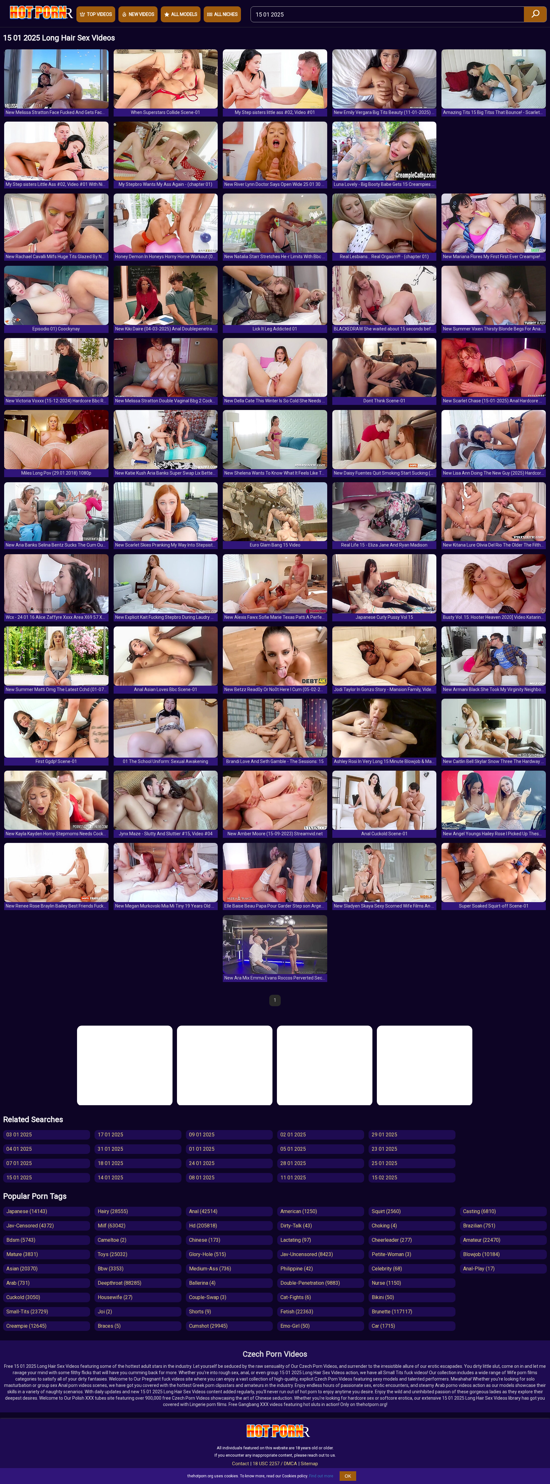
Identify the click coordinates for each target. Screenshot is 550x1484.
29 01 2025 (384, 1135)
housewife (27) (115, 1297)
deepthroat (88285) (119, 1283)
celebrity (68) (387, 1269)
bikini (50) (383, 1297)
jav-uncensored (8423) (306, 1254)
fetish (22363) (296, 1312)
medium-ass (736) (210, 1269)
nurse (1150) (386, 1283)
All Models (184, 14)
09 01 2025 (202, 1135)
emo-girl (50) (295, 1326)
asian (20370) (22, 1269)
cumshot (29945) (208, 1326)
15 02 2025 (384, 1178)
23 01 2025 (384, 1149)
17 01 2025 (110, 1135)
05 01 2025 (293, 1149)
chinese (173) (204, 1240)
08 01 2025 (202, 1178)
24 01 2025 (202, 1163)
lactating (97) (295, 1240)
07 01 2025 (19, 1163)
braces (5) (109, 1326)
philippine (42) (296, 1269)
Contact (240, 1463)
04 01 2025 (19, 1149)
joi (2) (105, 1312)
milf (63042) (111, 1226)
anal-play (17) (479, 1269)
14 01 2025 (110, 1178)
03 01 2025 (19, 1135)
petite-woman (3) (391, 1254)
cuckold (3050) (23, 1297)
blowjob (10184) (481, 1254)
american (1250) (298, 1211)
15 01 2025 (19, 1178)
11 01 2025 (293, 1178)
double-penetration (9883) (310, 1283)
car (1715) (383, 1326)
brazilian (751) (479, 1226)
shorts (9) (200, 1312)
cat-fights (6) (295, 1297)
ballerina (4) (202, 1283)
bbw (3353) (110, 1269)
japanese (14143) (26, 1211)
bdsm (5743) (20, 1240)
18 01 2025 (110, 1163)
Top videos (99, 14)
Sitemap (309, 1463)
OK (348, 1476)
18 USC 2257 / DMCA (275, 1463)
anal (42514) (203, 1211)
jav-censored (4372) (30, 1226)
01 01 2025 (202, 1149)
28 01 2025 (293, 1163)
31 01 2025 (110, 1149)
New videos (141, 14)
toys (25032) (112, 1254)
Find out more (321, 1476)
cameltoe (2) (112, 1240)
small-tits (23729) (27, 1312)
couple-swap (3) (207, 1297)
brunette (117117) (392, 1312)
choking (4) (384, 1226)
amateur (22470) (481, 1240)
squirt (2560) (386, 1211)
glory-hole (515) (207, 1254)
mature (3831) (22, 1254)
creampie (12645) (26, 1326)
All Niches (226, 14)
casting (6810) (479, 1211)
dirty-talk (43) (296, 1226)
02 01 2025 (293, 1135)
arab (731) (18, 1283)
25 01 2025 (384, 1163)
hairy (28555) (113, 1211)
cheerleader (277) (392, 1240)
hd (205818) (203, 1226)
